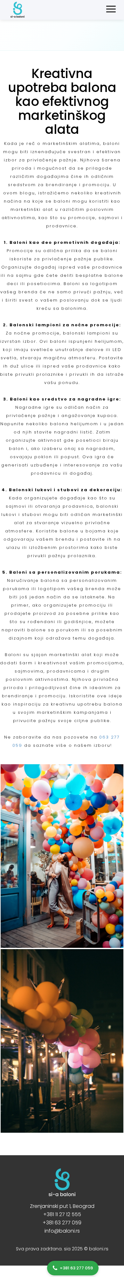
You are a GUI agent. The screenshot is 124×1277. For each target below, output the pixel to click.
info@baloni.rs (62, 1231)
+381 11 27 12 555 (62, 1214)
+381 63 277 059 (62, 1222)
